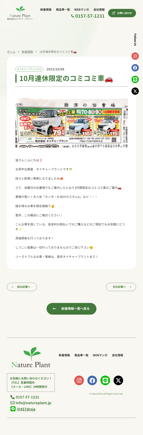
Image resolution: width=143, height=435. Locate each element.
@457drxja (26, 409)
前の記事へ (23, 287)
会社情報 (99, 9)
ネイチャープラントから (29, 69)
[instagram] (135, 56)
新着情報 (45, 9)
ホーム (11, 52)
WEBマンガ (81, 9)
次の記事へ (119, 287)
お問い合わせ (124, 13)
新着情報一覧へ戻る (75, 308)
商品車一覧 (63, 9)
